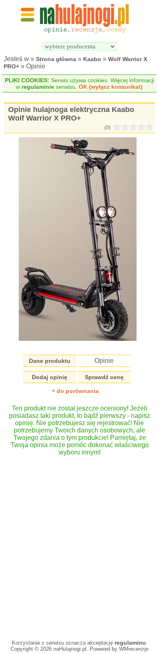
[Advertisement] (79, 543)
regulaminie (38, 86)
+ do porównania (75, 391)
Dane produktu (50, 361)
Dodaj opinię (49, 377)
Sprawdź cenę (104, 377)
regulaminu (130, 642)
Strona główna (56, 59)
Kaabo (92, 59)
